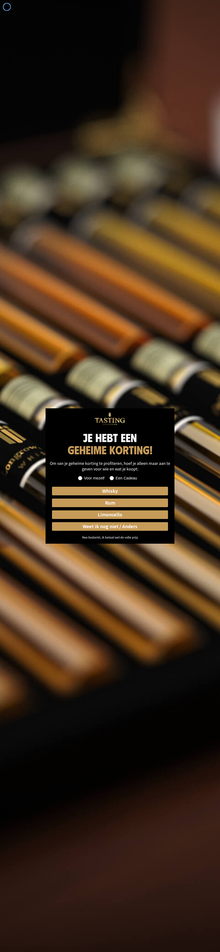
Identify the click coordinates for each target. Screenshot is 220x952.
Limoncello (110, 514)
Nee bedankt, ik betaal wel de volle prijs (110, 537)
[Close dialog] (6, 6)
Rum (110, 503)
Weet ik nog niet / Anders (110, 526)
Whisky (110, 491)
